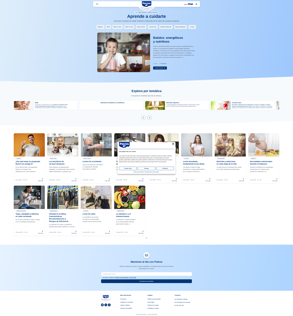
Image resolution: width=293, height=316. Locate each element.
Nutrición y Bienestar (165, 26)
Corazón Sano (152, 26)
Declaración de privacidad (152, 172)
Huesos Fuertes (141, 26)
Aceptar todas (128, 168)
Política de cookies (139, 172)
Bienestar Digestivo (180, 26)
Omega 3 (19, 158)
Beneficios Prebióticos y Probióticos (113, 102)
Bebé (108, 26)
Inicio (136, 12)
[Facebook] (102, 304)
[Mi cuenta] (196, 4)
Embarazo (100, 26)
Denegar (146, 168)
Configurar (165, 168)
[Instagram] (109, 304)
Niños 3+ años (129, 26)
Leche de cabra (89, 214)
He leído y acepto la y (119, 277)
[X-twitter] (105, 304)
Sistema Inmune (53, 210)
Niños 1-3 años (118, 26)
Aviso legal (132, 277)
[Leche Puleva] (146, 6)
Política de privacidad (121, 277)
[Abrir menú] (97, 4)
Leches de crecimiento (92, 161)
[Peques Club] (188, 4)
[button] (173, 144)
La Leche (192, 26)
